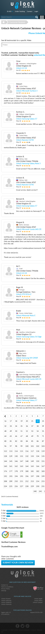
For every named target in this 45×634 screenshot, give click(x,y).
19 (21, 421)
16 (5, 421)
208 (5, 481)
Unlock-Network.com (22, 574)
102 (37, 446)
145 (10, 461)
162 (16, 466)
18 (16, 421)
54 (38, 431)
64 (5, 436)
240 (35, 491)
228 (26, 486)
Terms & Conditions (7, 587)
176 (5, 471)
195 (21, 476)
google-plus (27, 626)
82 (16, 441)
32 (5, 426)
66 (16, 436)
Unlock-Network (22, 5)
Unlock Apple (38, 598)
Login (36, 11)
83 (21, 441)
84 (27, 441)
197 (32, 476)
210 (16, 481)
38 (38, 426)
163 (21, 466)
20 (27, 421)
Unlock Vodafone (6, 602)
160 (5, 466)
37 (32, 426)
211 (21, 481)
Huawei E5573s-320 (36, 612)
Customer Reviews (17, 22)
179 (21, 471)
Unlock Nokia (38, 600)
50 (16, 431)
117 (32, 451)
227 (21, 486)
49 (11, 431)
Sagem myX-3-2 (6, 612)
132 (26, 456)
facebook (17, 626)
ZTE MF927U (5, 614)
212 (26, 481)
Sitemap (3, 590)
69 (32, 436)
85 (32, 441)
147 (21, 461)
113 (10, 451)
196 (26, 476)
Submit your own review (18, 563)
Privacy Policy (5, 588)
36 (27, 426)
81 (11, 441)
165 (32, 466)
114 (16, 451)
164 (26, 466)
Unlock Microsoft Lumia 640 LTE (28, 229)
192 (5, 476)
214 (37, 481)
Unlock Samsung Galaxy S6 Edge (28, 337)
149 (32, 461)
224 (5, 486)
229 (32, 486)
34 (16, 426)
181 (32, 471)
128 (5, 456)
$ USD (9, 11)
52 (27, 431)
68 (27, 436)
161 (10, 466)
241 (40, 491)
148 (26, 461)
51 (21, 431)
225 (10, 486)
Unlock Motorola (6, 604)
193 (10, 476)
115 (21, 451)
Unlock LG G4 (21, 68)
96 (5, 446)
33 (11, 426)
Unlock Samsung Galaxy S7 (26, 119)
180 (26, 471)
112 (5, 451)
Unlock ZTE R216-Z (23, 294)
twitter (22, 626)
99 (21, 446)
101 (32, 446)
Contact (29, 11)
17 (11, 421)
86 (38, 441)
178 (16, 471)
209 (10, 481)
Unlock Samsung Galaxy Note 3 (28, 163)
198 (37, 476)
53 (32, 431)
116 (26, 451)
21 (32, 421)
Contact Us (4, 585)
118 (37, 451)
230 (37, 486)
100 (26, 446)
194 (16, 476)
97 (11, 446)
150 (37, 461)
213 (32, 481)
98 (16, 446)
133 (32, 456)
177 (10, 471)
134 (37, 456)
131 (21, 456)
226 (16, 486)
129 (10, 456)
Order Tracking (20, 11)
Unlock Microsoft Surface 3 (26, 91)
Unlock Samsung (6, 600)
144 (5, 461)
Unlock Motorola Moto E (25, 315)
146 (16, 461)
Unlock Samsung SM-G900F (27, 358)
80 (5, 441)
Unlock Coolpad (37, 602)
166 (37, 466)
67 (21, 436)
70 (38, 436)
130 (16, 456)
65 (11, 436)
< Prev (5, 416)
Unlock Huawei (5, 598)
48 (5, 431)
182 (37, 471)
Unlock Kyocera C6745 (25, 140)
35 (21, 426)
